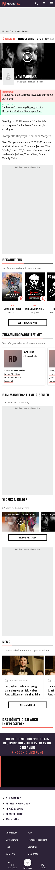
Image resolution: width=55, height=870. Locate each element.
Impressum (11, 832)
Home (5, 31)
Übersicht (9, 38)
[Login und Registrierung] (44, 3)
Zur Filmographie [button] (27, 322)
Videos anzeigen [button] (27, 537)
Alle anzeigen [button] (27, 704)
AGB (30, 832)
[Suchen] (36, 3)
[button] (12, 866)
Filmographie (26, 38)
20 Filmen (21, 121)
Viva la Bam (30, 154)
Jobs (8, 846)
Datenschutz (12, 839)
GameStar (32, 846)
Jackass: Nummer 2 (34, 150)
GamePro (10, 853)
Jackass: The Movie (12, 308)
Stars (12, 31)
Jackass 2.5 (8, 381)
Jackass (19, 154)
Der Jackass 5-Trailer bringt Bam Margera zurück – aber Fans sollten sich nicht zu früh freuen (22, 689)
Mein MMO (33, 853)
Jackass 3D (16, 150)
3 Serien (37, 121)
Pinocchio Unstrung (27, 752)
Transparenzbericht (37, 839)
